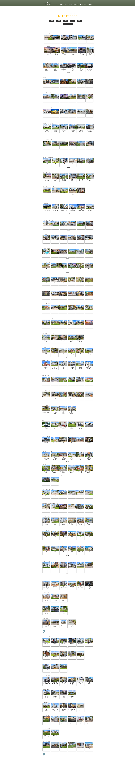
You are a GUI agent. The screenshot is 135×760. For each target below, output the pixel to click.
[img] (65, 51)
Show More (69, 56)
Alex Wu (47, 2)
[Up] (44, 631)
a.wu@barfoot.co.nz (62, 30)
